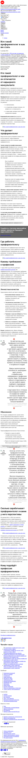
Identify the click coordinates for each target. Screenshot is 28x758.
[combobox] (7, 753)
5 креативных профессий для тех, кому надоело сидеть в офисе (13, 651)
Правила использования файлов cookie (10, 12)
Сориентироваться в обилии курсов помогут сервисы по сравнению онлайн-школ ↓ (14, 446)
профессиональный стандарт (8, 269)
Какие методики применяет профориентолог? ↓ (12, 222)
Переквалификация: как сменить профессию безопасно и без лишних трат (15, 656)
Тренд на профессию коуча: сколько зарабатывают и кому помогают (13, 667)
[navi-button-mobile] (2, 35)
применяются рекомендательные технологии (13, 741)
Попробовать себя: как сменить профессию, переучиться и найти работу (15, 662)
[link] (3, 27)
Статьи (5, 38)
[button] (2, 30)
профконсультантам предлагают (9, 530)
